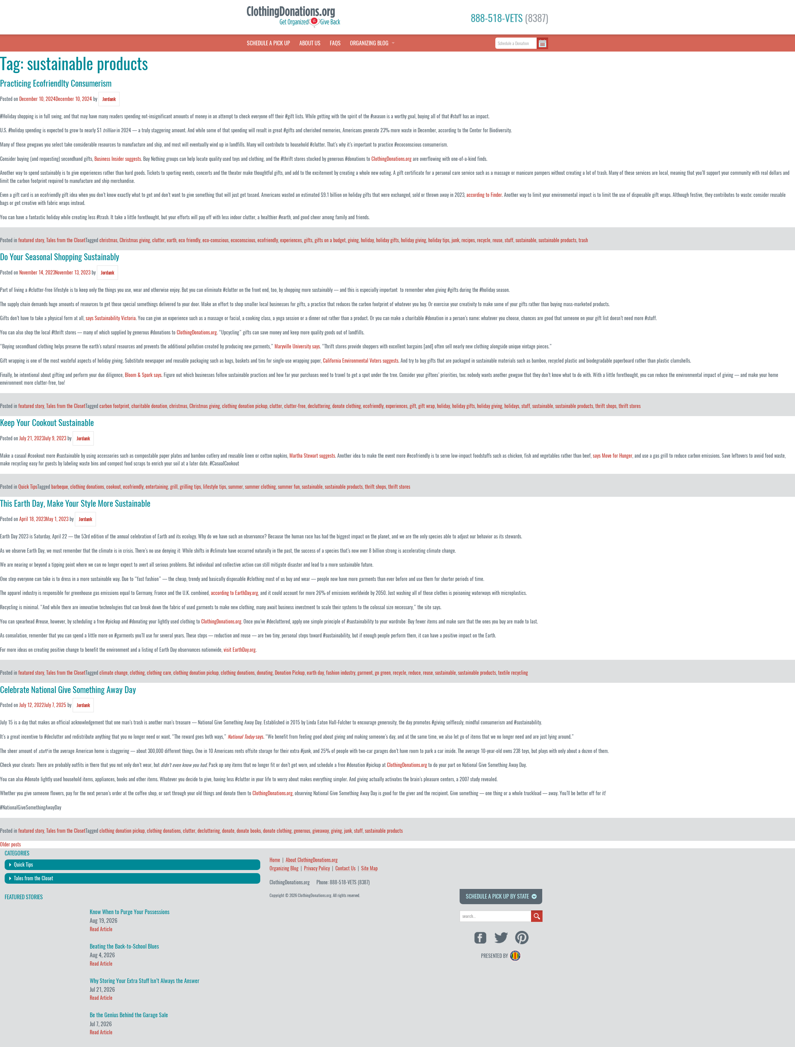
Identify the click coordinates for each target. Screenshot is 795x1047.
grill (174, 486)
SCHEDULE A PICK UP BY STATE (497, 896)
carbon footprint (114, 406)
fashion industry (340, 672)
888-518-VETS (509, 18)
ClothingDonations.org (391, 159)
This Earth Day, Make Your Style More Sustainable (75, 503)
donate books (249, 830)
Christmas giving (135, 240)
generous (302, 830)
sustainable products (557, 240)
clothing (137, 672)
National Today (242, 736)
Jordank (109, 99)
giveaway (320, 830)
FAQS (335, 43)
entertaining (157, 486)
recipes (468, 240)
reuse (497, 240)
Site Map (369, 868)
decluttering (319, 406)
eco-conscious (215, 240)
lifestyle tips (214, 486)
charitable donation (149, 406)
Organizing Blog (284, 868)
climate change (113, 672)
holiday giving (413, 240)
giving (353, 240)
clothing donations (87, 486)
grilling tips (190, 486)
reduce (414, 672)
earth (171, 240)
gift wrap (426, 406)
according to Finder (484, 195)
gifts (308, 240)
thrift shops (605, 406)
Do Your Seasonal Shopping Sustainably (59, 256)
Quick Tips (27, 486)
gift (413, 406)
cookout (113, 486)
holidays (511, 406)
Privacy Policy (317, 868)
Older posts (10, 844)
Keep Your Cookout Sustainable (47, 422)
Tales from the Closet (65, 240)
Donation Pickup (290, 672)
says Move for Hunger (612, 455)
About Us (309, 43)
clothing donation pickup (244, 406)
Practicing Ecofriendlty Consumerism (55, 83)
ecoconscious (243, 240)
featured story (31, 240)
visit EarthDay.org (240, 649)
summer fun (289, 486)
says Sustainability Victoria (111, 318)
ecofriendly (267, 240)
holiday (367, 240)
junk (455, 240)
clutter (158, 240)
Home (275, 860)
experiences (291, 240)
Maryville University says (297, 346)
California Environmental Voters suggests (360, 360)
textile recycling (513, 672)
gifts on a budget (330, 240)
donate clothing (346, 406)
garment (365, 672)
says (259, 736)
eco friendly (189, 240)
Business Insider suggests (117, 159)
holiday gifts (387, 240)
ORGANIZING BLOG (369, 43)
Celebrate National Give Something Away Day (68, 689)
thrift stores (630, 406)
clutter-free (295, 406)
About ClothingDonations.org (312, 860)
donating (265, 672)
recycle (483, 240)
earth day (315, 672)
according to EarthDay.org (234, 593)
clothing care (159, 672)
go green (383, 672)
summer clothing (260, 486)
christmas (108, 240)
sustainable (526, 240)
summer (235, 486)
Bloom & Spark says (143, 375)
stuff (509, 240)
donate (228, 830)
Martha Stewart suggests (312, 455)
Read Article (101, 929)
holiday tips (438, 240)
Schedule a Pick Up (268, 43)
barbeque (59, 486)
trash (583, 240)
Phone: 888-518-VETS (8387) (343, 882)
